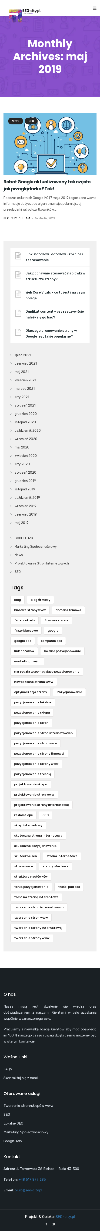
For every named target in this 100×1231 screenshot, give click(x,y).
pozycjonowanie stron (31, 723)
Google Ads (12, 1141)
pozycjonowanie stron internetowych (43, 733)
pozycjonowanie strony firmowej (39, 753)
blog (17, 600)
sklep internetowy (28, 825)
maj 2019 (22, 523)
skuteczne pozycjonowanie (35, 846)
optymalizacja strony (30, 692)
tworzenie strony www (32, 938)
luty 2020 (22, 464)
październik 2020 (28, 431)
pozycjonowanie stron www (35, 743)
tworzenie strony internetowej (38, 928)
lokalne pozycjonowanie (62, 651)
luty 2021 (22, 397)
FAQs (7, 1069)
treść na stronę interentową (36, 897)
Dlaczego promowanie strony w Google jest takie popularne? (51, 334)
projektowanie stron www (34, 794)
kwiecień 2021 (25, 380)
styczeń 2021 (25, 405)
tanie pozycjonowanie (31, 887)
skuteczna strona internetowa (38, 835)
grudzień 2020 (26, 414)
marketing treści (27, 661)
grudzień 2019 (25, 481)
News (15, 121)
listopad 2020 (25, 422)
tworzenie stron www (31, 917)
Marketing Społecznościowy (36, 547)
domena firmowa (68, 610)
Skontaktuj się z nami (20, 1078)
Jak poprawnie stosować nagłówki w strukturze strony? (55, 276)
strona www (23, 866)
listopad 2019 (25, 489)
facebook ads (24, 620)
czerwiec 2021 (26, 364)
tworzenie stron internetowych (39, 907)
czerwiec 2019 (26, 514)
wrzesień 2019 (26, 506)
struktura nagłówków (31, 876)
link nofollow (24, 651)
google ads (22, 641)
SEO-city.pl (65, 1216)
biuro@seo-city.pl (28, 1190)
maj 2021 (22, 372)
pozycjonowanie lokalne (32, 702)
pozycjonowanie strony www (36, 764)
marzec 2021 (25, 389)
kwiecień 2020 (26, 456)
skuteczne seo (25, 856)
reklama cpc (23, 815)
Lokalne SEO (13, 1123)
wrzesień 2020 (26, 439)
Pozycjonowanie (69, 692)
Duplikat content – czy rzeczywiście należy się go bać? (55, 314)
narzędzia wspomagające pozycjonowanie (46, 671)
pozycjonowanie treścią (32, 774)
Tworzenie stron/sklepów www (28, 1106)
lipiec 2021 (23, 355)
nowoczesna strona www (33, 682)
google (53, 630)
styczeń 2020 (25, 473)
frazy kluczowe (26, 630)
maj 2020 (22, 447)
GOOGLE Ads (24, 538)
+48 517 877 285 (32, 1179)
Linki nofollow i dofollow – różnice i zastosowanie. (54, 257)
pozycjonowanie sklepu (32, 712)
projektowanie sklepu (30, 784)
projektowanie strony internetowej (41, 805)
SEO (31, 121)
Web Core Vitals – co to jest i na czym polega (55, 295)
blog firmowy (40, 600)
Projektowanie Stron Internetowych (42, 563)
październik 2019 (27, 498)
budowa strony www (30, 610)
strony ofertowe (55, 866)
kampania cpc (51, 641)
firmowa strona (56, 620)
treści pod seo (69, 887)
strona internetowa (62, 856)
